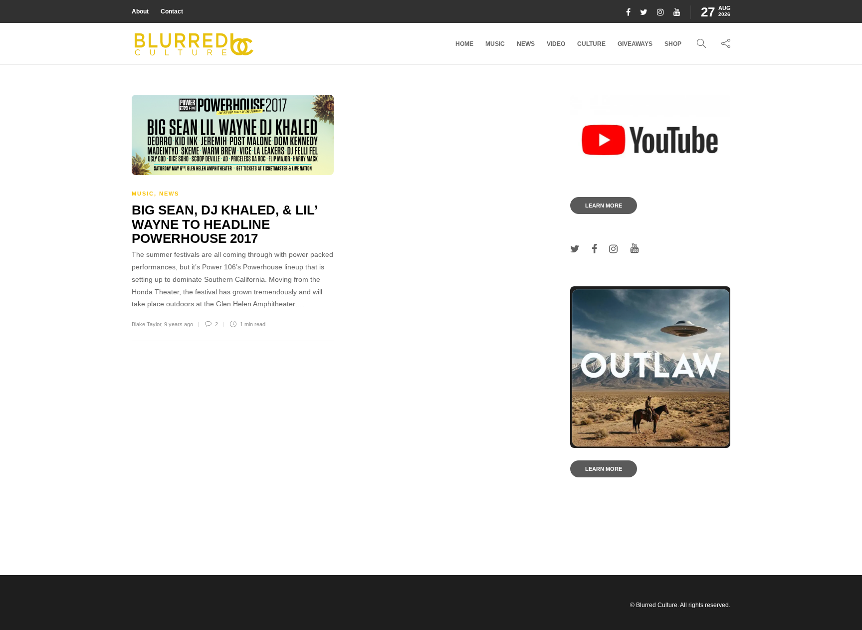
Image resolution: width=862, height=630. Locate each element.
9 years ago (178, 324)
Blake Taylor (146, 324)
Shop (672, 43)
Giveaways (635, 43)
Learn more (603, 206)
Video (556, 43)
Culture (591, 43)
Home (464, 43)
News (526, 43)
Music (495, 43)
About (140, 11)
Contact (172, 11)
